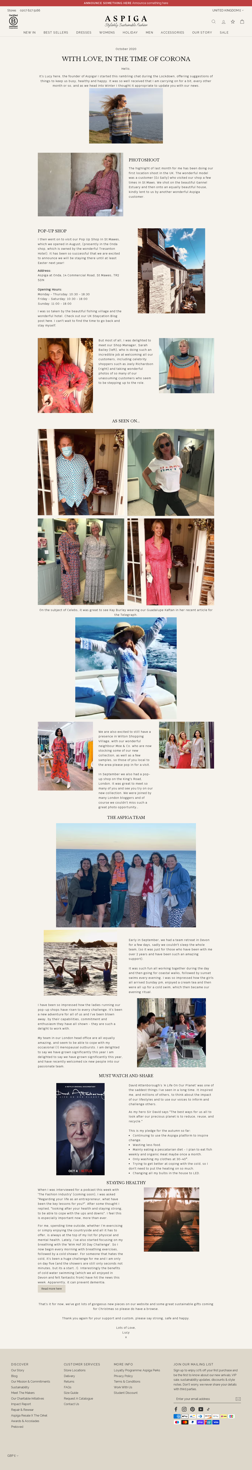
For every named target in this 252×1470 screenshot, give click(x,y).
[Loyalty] (233, 22)
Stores (11, 10)
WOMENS (107, 32)
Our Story (17, 1370)
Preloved (17, 1427)
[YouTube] (201, 1409)
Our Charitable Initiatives (27, 1398)
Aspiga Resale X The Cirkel (29, 1415)
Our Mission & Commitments (30, 1381)
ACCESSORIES (172, 32)
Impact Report (21, 1404)
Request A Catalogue (78, 1398)
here (49, 321)
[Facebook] (176, 1409)
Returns (69, 1381)
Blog (14, 1376)
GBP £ (11, 1455)
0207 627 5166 (30, 10)
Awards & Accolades (25, 1421)
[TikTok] (208, 1409)
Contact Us (71, 1404)
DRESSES (84, 32)
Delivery (69, 1376)
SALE (224, 32)
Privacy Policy (123, 1376)
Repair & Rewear (22, 1410)
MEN (149, 32)
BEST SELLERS (56, 32)
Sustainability (20, 1387)
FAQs (67, 1387)
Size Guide (71, 1393)
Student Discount (126, 1393)
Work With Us (123, 1387)
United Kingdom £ (227, 10)
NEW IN (29, 32)
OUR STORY (202, 32)
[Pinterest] (192, 1409)
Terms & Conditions (127, 1381)
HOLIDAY (130, 32)
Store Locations (75, 1370)
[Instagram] (184, 1409)
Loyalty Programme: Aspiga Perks (137, 1370)
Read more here (52, 1288)
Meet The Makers (23, 1393)
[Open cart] (242, 21)
